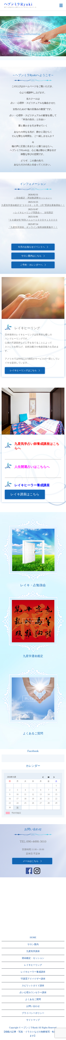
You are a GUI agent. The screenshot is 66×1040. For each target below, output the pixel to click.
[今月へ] (48, 777)
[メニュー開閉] (61, 5)
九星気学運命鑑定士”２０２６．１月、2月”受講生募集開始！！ (33, 205)
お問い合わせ (33, 1006)
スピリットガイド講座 (33, 985)
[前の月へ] (41, 777)
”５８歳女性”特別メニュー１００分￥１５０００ (33, 220)
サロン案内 (33, 944)
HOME (33, 937)
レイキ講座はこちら (24, 494)
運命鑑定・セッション (33, 958)
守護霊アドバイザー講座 (33, 979)
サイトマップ (33, 1020)
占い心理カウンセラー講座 (33, 992)
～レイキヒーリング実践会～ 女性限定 (33, 212)
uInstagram (37, 871)
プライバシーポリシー (33, 1013)
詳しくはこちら (33, 550)
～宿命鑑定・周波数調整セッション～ (33, 198)
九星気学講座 (33, 951)
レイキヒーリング (33, 965)
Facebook (29, 871)
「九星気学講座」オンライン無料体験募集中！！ (33, 227)
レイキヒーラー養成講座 (33, 972)
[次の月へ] (56, 777)
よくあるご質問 (33, 999)
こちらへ (43, 466)
